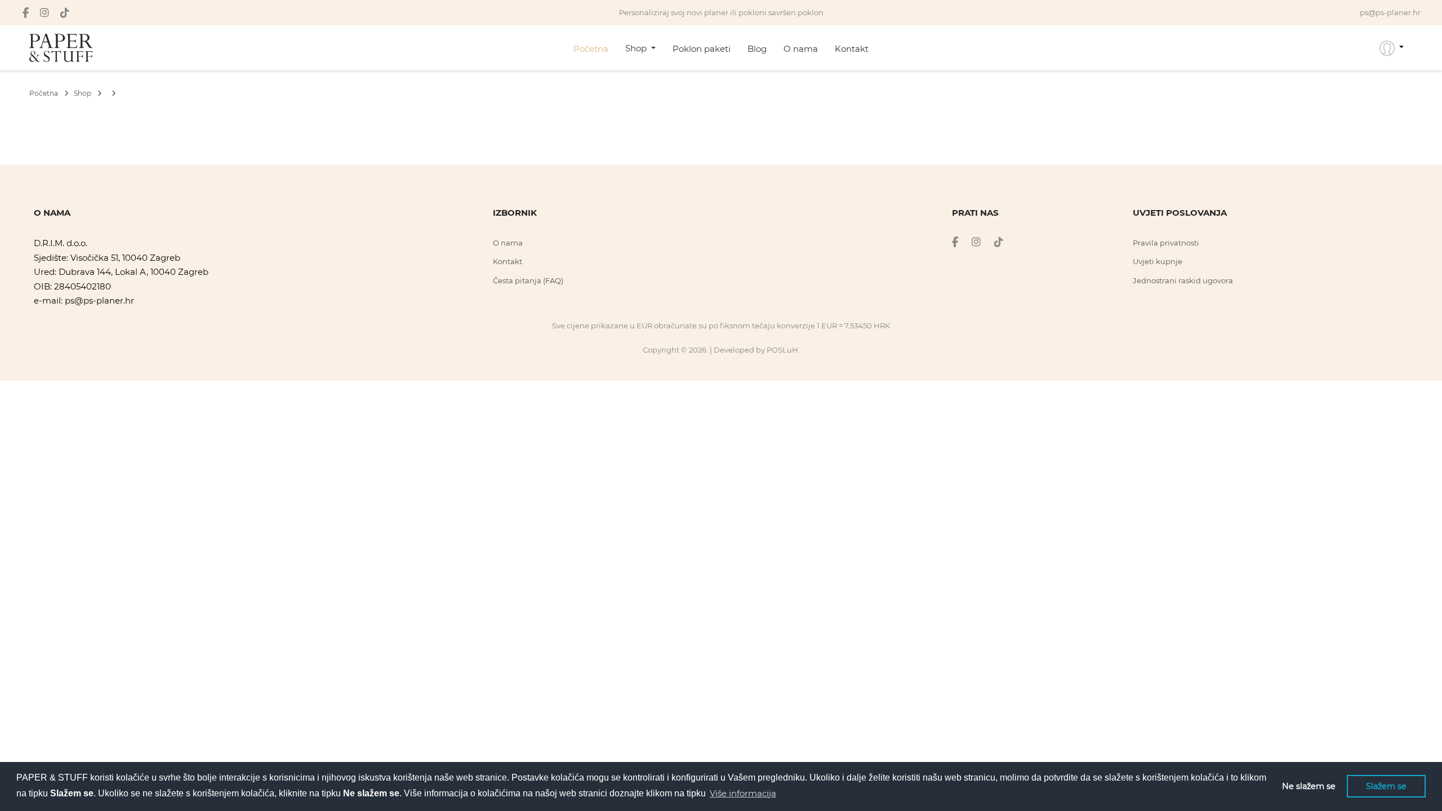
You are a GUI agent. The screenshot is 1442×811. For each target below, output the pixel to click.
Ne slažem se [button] (1309, 786)
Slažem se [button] (1386, 786)
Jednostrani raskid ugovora (1183, 280)
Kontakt (852, 48)
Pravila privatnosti (1166, 242)
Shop (83, 93)
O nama (801, 48)
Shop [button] (637, 48)
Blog (757, 48)
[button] (1391, 47)
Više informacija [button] (743, 793)
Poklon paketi (702, 48)
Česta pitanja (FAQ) (528, 280)
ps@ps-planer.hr (99, 300)
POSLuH (782, 349)
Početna (590, 48)
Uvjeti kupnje (1157, 261)
